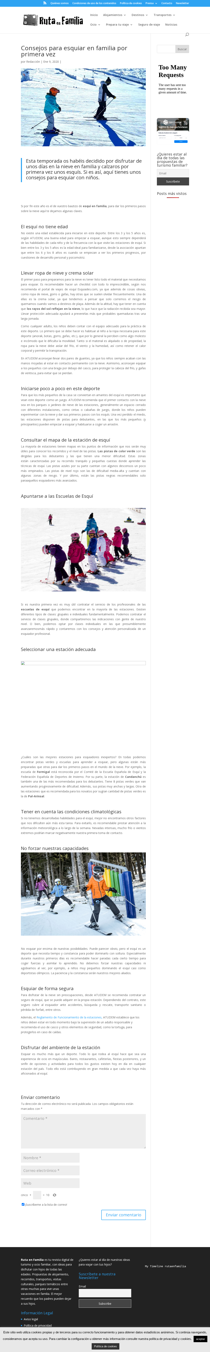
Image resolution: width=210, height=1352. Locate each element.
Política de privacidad (38, 1325)
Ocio (93, 24)
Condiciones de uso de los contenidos (94, 3)
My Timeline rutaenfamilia (162, 1266)
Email (82, 1286)
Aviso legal (31, 1319)
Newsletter (182, 3)
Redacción (33, 62)
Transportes (162, 15)
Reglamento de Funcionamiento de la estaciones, (70, 1017)
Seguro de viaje (149, 24)
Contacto (166, 3)
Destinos (138, 15)
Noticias (171, 24)
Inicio (94, 15)
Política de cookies (131, 3)
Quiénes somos (59, 3)
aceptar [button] (200, 1339)
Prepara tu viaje (117, 24)
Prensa (150, 3)
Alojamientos (112, 15)
